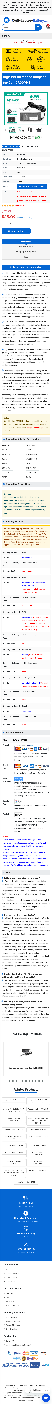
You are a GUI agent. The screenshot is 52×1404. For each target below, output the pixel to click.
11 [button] (42, 1081)
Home (18, 41)
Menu (7, 35)
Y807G (4, 477)
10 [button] (39, 1081)
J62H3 (4, 459)
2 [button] (13, 1081)
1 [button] (9, 1081)
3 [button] (16, 1081)
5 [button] (22, 1081)
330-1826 (6, 468)
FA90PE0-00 (31, 454)
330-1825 (6, 454)
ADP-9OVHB (31, 468)
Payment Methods (13, 1325)
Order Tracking (11, 1317)
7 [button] (29, 1081)
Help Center (10, 1293)
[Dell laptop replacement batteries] (26, 20)
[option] (26, 108)
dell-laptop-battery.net (29, 1385)
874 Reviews (20, 205)
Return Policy (11, 1301)
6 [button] (26, 1081)
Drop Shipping (11, 1329)
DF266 (29, 464)
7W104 (28, 477)
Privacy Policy (11, 1277)
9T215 (28, 450)
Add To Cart (17, 230)
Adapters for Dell (29, 41)
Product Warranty (13, 1273)
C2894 (4, 450)
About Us (9, 1269)
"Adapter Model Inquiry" (36, 428)
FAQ (7, 1297)
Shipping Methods (13, 1321)
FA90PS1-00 (31, 473)
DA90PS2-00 (31, 445)
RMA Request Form (13, 1305)
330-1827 (6, 473)
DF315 (4, 464)
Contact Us (10, 1341)
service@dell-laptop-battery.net (18, 1345)
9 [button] (36, 1081)
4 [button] (19, 1081)
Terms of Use (11, 1281)
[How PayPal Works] (40, 1365)
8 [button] (32, 1081)
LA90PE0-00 (31, 459)
